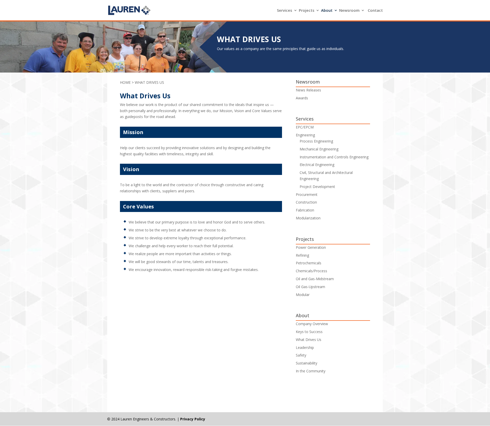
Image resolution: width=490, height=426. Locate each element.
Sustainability (306, 363)
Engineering (305, 135)
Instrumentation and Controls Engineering (334, 157)
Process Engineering (316, 141)
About (327, 10)
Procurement (306, 194)
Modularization (308, 218)
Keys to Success (309, 331)
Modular (303, 294)
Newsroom (349, 10)
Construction (306, 202)
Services (284, 10)
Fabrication (305, 210)
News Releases (308, 90)
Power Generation (311, 247)
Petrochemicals (308, 263)
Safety (301, 355)
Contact (375, 10)
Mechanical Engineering (319, 149)
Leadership (305, 347)
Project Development (317, 186)
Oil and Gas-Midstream (315, 278)
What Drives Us (308, 339)
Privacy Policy (192, 419)
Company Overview (312, 323)
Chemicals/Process (311, 270)
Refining (302, 255)
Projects (306, 10)
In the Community (310, 371)
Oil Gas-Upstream (310, 286)
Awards (302, 98)
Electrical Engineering (317, 164)
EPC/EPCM (305, 127)
